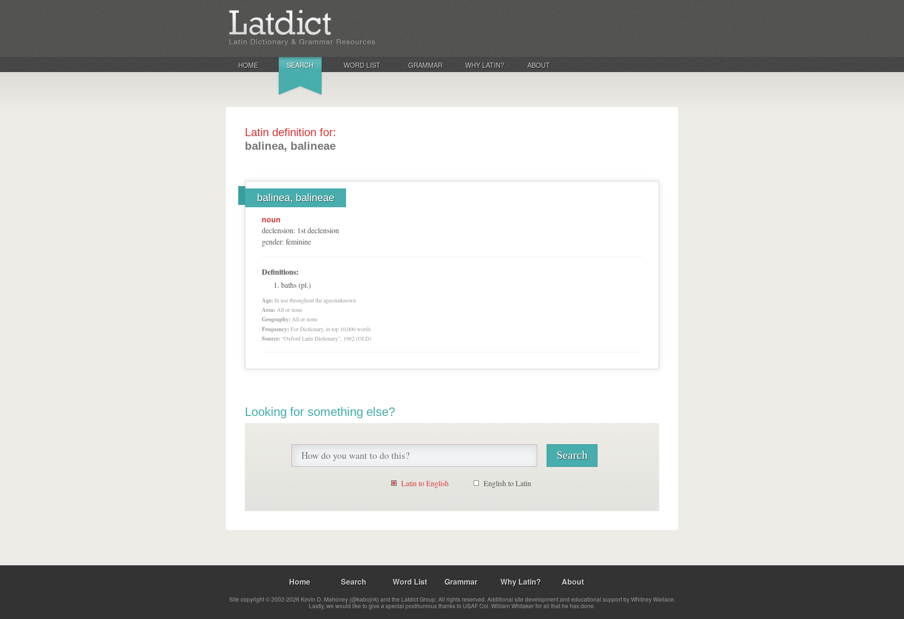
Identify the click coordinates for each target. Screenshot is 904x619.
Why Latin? (484, 65)
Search (300, 65)
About (538, 65)
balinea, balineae (295, 198)
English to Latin (507, 483)
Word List (362, 65)
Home (248, 65)
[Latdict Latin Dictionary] (350, 27)
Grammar (425, 65)
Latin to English (425, 483)
